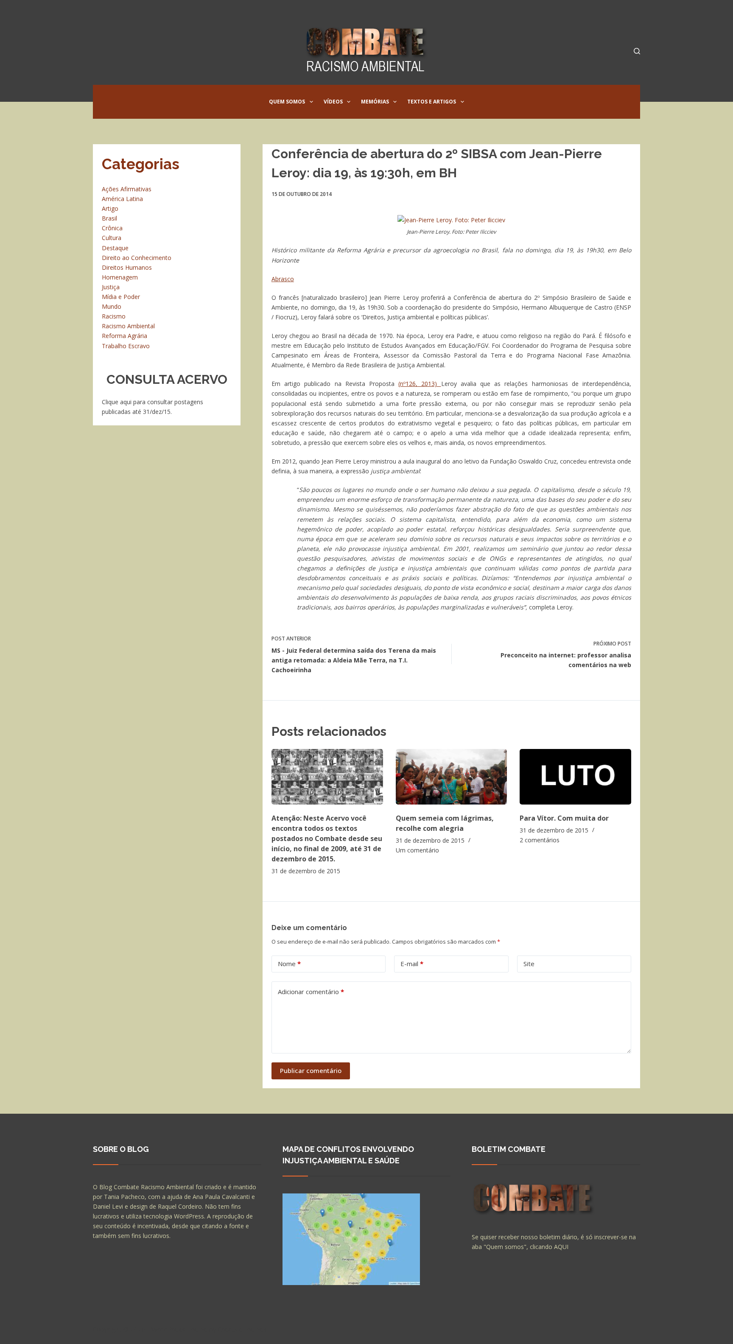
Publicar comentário (310, 1070)
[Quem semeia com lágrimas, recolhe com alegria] (451, 777)
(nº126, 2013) (419, 384)
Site (528, 963)
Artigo (110, 208)
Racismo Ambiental (128, 326)
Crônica (112, 228)
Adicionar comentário (311, 991)
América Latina (122, 199)
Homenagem (120, 277)
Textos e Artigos (431, 101)
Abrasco (282, 279)
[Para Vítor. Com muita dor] (575, 777)
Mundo (111, 306)
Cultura (111, 238)
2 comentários (540, 840)
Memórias (375, 101)
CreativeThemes (242, 1329)
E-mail (411, 963)
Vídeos (333, 101)
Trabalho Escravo (126, 346)
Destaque (115, 248)
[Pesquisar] (637, 51)
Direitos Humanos (127, 267)
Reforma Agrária (124, 336)
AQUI (561, 1247)
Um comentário (417, 850)
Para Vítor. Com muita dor (564, 818)
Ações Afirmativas (126, 189)
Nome (289, 963)
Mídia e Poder (121, 297)
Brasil (109, 218)
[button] (311, 102)
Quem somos (287, 101)
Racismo (114, 316)
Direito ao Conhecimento (136, 258)
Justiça (111, 287)
